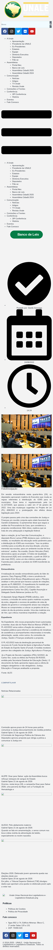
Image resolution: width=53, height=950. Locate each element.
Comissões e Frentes (16, 89)
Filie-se (15, 60)
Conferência (12, 92)
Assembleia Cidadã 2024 (23, 73)
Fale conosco (10, 917)
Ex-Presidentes (18, 46)
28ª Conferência (19, 94)
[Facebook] (4, 31)
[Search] (51, 24)
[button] (26, 133)
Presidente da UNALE (21, 44)
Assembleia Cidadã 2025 (23, 70)
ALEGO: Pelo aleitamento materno (16, 825)
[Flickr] (25, 31)
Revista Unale (18, 86)
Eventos (10, 100)
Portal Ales (16, 65)
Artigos (15, 81)
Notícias (15, 78)
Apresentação (18, 41)
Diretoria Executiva (20, 54)
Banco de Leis (18, 68)
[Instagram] (11, 31)
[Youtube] (32, 31)
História (15, 97)
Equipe (15, 52)
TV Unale (16, 84)
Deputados (17, 57)
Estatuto (15, 49)
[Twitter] (18, 31)
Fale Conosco (13, 102)
